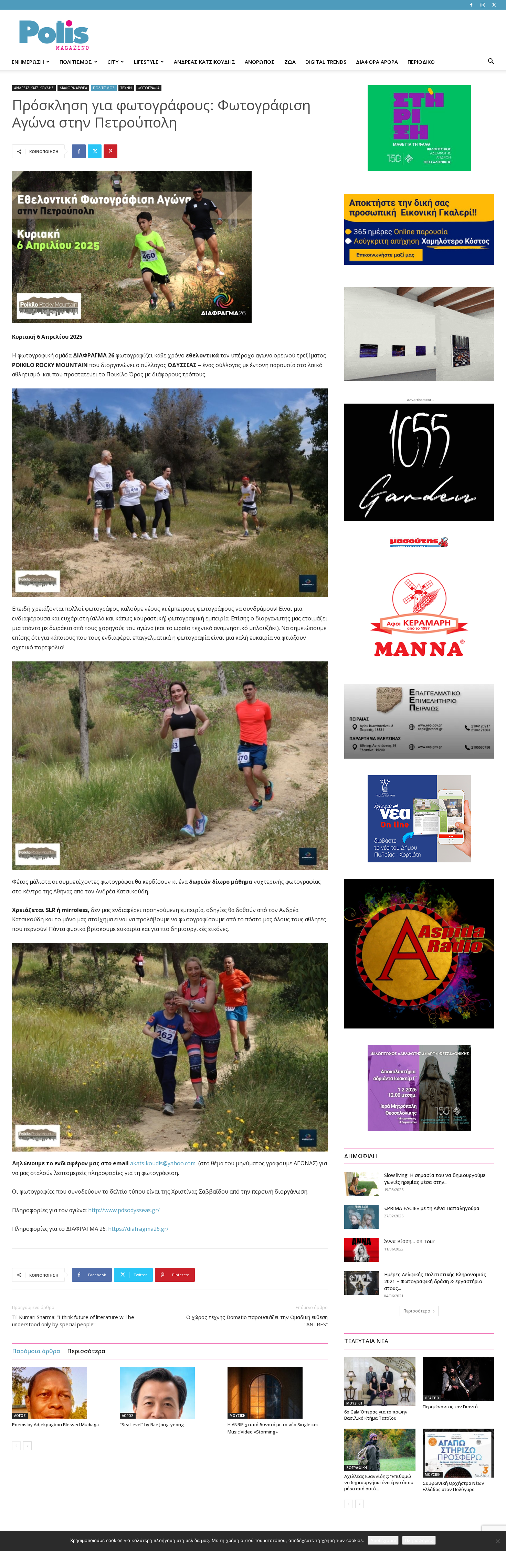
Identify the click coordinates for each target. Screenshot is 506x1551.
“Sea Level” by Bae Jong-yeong (152, 1424)
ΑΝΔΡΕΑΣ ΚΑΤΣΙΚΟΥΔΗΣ (204, 61)
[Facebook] (471, 5)
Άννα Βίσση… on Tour (409, 1241)
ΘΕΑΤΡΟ (432, 1398)
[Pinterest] (110, 151)
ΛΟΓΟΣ (20, 1415)
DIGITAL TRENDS (325, 61)
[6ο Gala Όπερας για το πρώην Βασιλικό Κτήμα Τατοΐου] (379, 1381)
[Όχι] (497, 1541)
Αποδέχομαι (383, 1540)
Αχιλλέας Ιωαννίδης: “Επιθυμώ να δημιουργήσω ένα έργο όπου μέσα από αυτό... (378, 1482)
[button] (491, 62)
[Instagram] (482, 5)
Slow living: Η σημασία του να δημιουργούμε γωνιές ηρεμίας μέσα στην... (434, 1178)
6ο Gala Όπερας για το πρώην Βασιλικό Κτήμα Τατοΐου (376, 1415)
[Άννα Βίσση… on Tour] (361, 1250)
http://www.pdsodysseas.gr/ (124, 1210)
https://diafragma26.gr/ (138, 1229)
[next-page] (27, 1445)
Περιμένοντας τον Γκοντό (450, 1406)
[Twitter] (494, 5)
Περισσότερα (86, 1351)
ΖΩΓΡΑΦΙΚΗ (356, 1467)
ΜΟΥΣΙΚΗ (237, 1415)
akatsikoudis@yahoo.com (163, 1163)
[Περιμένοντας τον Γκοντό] (458, 1379)
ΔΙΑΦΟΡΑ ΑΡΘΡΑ (377, 61)
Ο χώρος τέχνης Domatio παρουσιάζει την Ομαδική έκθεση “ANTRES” (257, 1321)
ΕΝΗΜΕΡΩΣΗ (28, 61)
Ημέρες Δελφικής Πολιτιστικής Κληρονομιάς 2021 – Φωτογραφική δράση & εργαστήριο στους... (435, 1281)
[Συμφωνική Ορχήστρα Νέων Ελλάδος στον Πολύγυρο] (458, 1453)
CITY (112, 61)
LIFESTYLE (146, 61)
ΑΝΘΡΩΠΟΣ (260, 61)
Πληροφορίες (419, 1540)
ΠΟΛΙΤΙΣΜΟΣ (76, 61)
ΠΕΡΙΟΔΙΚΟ (421, 61)
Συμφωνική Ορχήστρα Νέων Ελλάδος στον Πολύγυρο (453, 1486)
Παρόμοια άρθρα (36, 1351)
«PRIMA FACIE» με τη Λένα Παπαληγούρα (431, 1208)
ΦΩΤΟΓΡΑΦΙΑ (148, 87)
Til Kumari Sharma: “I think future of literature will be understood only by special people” (73, 1321)
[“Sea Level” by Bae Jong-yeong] (170, 1393)
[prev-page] (16, 1445)
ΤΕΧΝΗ (126, 87)
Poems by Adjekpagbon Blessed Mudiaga (55, 1424)
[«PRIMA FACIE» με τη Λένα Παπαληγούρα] (361, 1217)
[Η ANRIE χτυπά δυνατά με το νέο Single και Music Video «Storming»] (278, 1393)
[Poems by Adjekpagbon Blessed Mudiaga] (62, 1393)
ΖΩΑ (290, 61)
